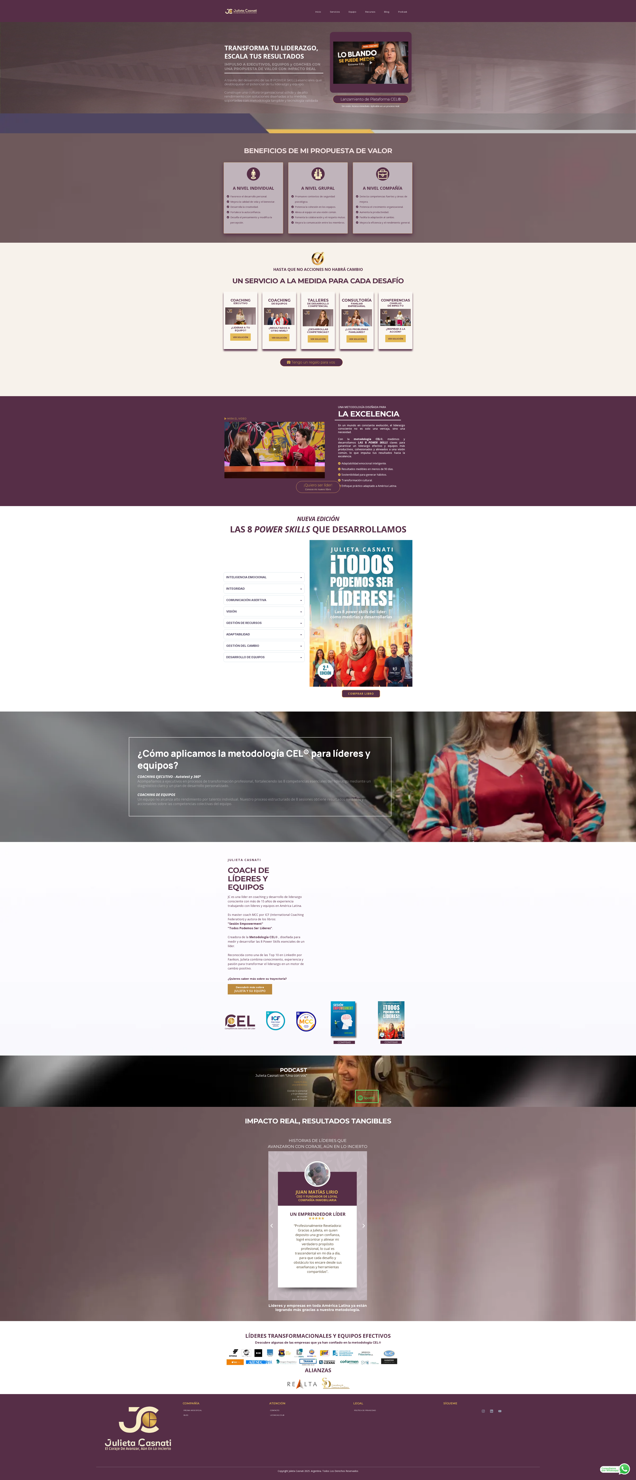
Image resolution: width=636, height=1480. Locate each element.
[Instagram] (483, 1411)
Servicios (335, 11)
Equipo (352, 11)
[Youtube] (500, 1411)
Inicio (318, 11)
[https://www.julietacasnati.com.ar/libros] (361, 613)
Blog (386, 11)
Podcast (402, 11)
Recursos (370, 11)
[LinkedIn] (491, 1411)
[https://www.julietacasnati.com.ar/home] (241, 11)
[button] (615, 1469)
